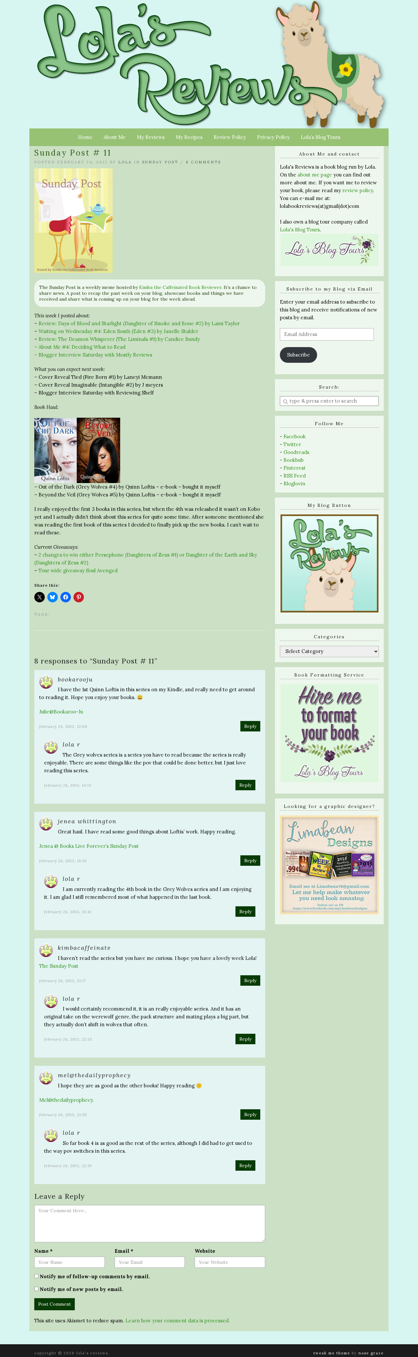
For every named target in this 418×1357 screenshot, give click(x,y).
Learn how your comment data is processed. (177, 1320)
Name (43, 1251)
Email (124, 1251)
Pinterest (294, 468)
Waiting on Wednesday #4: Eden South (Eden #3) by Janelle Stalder (118, 331)
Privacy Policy (273, 137)
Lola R (71, 744)
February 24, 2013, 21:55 (63, 1114)
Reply (250, 726)
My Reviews (151, 137)
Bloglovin (294, 483)
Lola (125, 162)
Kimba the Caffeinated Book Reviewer (180, 287)
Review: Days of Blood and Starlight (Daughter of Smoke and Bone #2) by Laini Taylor (139, 323)
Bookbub (293, 460)
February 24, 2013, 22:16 (68, 1165)
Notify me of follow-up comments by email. (95, 1276)
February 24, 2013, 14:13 (67, 785)
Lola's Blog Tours (300, 229)
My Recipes (189, 137)
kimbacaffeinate (84, 947)
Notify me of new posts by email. (81, 1289)
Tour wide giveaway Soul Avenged (78, 570)
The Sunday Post (58, 966)
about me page (314, 175)
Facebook (294, 436)
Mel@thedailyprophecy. (66, 1100)
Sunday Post (160, 162)
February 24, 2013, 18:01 (63, 860)
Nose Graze (371, 1353)
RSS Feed (294, 476)
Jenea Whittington (87, 821)
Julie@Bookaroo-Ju (61, 712)
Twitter (292, 444)
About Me (115, 137)
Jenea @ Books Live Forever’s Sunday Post (89, 846)
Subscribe (298, 355)
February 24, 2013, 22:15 (68, 1039)
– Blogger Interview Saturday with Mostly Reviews (93, 355)
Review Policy (230, 137)
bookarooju (75, 679)
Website (205, 1251)
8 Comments (203, 162)
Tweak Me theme (332, 1353)
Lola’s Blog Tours (320, 137)
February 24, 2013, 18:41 (67, 911)
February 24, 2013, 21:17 (62, 980)
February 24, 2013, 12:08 (63, 726)
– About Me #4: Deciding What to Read (79, 347)
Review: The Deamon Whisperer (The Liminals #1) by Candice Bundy (120, 339)
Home (85, 137)
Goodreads (296, 452)
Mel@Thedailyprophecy (94, 1075)
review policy (357, 190)
